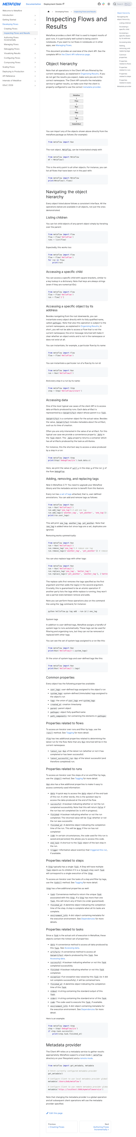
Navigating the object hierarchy (123, 18)
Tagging (70, 732)
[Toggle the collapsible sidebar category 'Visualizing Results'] (35, 53)
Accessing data (72, 948)
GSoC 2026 (8, 85)
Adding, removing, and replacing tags (124, 48)
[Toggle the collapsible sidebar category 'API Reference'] (35, 76)
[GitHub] (99, 4)
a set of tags (66, 494)
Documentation (33, 4)
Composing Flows (12, 62)
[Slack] (103, 4)
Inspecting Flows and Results (17, 33)
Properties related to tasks (125, 81)
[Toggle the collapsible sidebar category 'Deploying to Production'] (35, 72)
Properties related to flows (125, 62)
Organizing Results (90, 73)
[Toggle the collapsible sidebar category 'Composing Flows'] (35, 62)
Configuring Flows (12, 58)
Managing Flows (11, 44)
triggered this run (98, 850)
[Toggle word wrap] (100, 505)
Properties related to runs (124, 68)
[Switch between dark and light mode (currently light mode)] (109, 4)
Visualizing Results (12, 53)
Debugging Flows (12, 49)
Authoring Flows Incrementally (11, 38)
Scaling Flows (9, 67)
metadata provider (92, 87)
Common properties (123, 56)
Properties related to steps (125, 75)
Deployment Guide (53, 4)
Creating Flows (10, 29)
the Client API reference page (75, 54)
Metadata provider (124, 86)
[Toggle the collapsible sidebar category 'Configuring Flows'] (35, 58)
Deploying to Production (13, 71)
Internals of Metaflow (12, 80)
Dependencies (88, 918)
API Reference (9, 76)
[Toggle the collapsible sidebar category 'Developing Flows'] (35, 24)
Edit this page (56, 1113)
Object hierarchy (123, 13)
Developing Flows (10, 24)
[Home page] (48, 12)
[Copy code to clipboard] (105, 142)
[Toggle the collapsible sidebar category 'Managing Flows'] (35, 44)
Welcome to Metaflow (12, 10)
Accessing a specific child (124, 28)
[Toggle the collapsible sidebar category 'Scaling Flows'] (35, 67)
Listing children (125, 23)
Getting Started (9, 19)
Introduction (8, 15)
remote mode (86, 1058)
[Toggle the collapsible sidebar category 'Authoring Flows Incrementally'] (35, 39)
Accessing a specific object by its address (124, 35)
